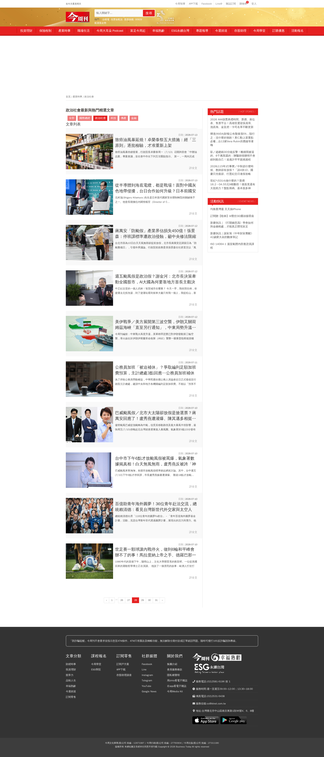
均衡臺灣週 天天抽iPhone (225, 209)
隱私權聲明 (173, 675)
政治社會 (89, 97)
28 (135, 600)
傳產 (123, 118)
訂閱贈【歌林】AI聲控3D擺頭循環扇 (232, 216)
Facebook (147, 664)
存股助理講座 (124, 675)
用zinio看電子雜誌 (177, 680)
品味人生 (71, 680)
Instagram (147, 675)
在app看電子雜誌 (176, 686)
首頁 (68, 97)
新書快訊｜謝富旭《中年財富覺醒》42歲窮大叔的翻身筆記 (231, 235)
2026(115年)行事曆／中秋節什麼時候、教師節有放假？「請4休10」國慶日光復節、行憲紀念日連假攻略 (231, 170)
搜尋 (149, 13)
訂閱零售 (71, 697)
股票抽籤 (129, 19)
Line (144, 669)
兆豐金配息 (117, 19)
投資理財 (71, 669)
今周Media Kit (175, 691)
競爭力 (69, 675)
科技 (113, 118)
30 (149, 600)
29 (142, 600)
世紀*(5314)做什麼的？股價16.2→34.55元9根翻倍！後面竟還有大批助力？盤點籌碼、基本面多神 (232, 184)
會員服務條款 (174, 669)
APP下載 (121, 669)
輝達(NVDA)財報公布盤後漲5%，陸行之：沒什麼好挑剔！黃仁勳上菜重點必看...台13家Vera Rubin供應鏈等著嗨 (232, 139)
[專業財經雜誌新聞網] (77, 17)
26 (121, 600)
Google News (149, 691)
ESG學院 (96, 669)
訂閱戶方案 (122, 664)
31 (156, 600)
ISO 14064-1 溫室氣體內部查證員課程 (232, 245)
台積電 (105, 19)
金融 (134, 118)
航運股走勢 (100, 23)
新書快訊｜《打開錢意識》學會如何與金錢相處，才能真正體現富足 (231, 224)
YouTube (146, 686)
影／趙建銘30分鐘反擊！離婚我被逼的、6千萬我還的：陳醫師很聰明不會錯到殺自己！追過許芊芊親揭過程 (232, 155)
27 (128, 600)
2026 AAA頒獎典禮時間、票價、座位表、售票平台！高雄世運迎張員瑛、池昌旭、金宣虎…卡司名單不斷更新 (232, 123)
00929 (138, 19)
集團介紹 (172, 664)
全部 (71, 118)
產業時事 (77, 97)
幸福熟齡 (71, 686)
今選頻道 (71, 691)
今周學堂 (96, 664)
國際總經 (84, 118)
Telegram (147, 680)
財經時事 (71, 664)
